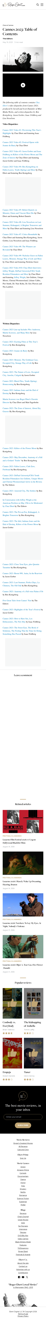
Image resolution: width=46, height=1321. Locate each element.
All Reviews (23, 1146)
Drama (23, 1180)
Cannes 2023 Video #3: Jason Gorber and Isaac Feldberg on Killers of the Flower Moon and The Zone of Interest (22, 154)
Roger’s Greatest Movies (23, 1143)
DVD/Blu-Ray (23, 1236)
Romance (23, 1195)
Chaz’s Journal (23, 1217)
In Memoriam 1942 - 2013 (23, 1287)
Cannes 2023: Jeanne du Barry (15, 350)
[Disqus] (23, 765)
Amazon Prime (23, 1170)
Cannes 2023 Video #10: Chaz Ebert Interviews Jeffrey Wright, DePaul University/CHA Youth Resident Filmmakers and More (22, 270)
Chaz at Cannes (8, 25)
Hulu (23, 1186)
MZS (23, 1223)
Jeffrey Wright (19, 277)
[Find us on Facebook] (19, 1277)
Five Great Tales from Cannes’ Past (17, 600)
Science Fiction (23, 1199)
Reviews (23, 1213)
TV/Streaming (23, 1248)
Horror (23, 1183)
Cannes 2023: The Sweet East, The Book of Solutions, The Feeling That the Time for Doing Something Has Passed (22, 630)
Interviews (23, 1229)
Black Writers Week (23, 1242)
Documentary (23, 1176)
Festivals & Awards (23, 1255)
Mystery (23, 1189)
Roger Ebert (23, 1251)
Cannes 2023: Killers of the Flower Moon (19, 448)
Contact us (23, 1266)
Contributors (23, 1273)
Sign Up (23, 1158)
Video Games (23, 1239)
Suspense (23, 1202)
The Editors (8, 39)
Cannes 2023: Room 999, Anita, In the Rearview (22, 573)
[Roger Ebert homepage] (14, 5)
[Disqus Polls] (23, 709)
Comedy (23, 1173)
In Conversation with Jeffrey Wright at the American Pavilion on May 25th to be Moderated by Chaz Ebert (22, 502)
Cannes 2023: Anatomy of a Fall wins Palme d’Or (23, 591)
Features (23, 1245)
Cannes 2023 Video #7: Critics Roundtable (20, 234)
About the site (23, 1263)
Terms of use (23, 1314)
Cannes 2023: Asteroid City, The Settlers (19, 490)
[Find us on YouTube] (23, 1277)
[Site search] (38, 5)
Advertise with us (23, 1270)
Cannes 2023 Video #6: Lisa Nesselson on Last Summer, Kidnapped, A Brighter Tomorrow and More (22, 225)
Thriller (23, 1205)
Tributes (23, 1232)
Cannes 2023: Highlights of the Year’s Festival (22, 609)
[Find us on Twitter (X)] (27, 1277)
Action (23, 1167)
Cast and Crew (23, 1150)
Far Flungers (23, 1226)
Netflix (23, 1192)
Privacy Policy (23, 1316)
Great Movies (23, 1220)
